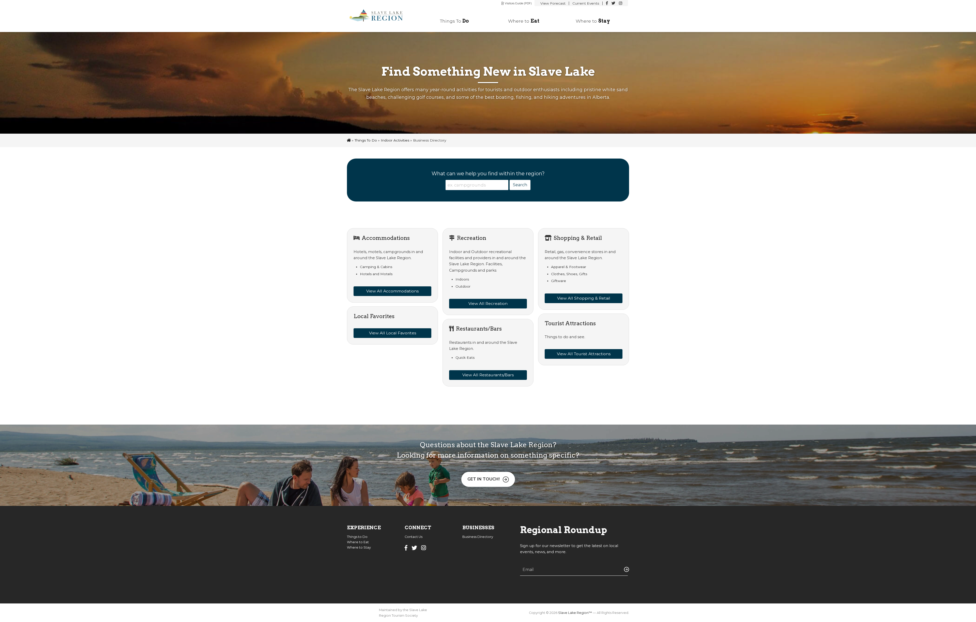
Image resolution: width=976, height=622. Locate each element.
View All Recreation (488, 303)
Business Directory (477, 537)
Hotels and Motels (376, 274)
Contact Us (413, 537)
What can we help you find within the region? (488, 173)
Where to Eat (358, 542)
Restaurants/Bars (479, 328)
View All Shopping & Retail (583, 298)
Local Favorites (374, 316)
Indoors (462, 279)
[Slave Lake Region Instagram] (620, 3)
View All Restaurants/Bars (488, 374)
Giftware (558, 281)
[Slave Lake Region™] (379, 16)
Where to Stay (359, 547)
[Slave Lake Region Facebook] (607, 3)
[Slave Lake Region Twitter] (613, 3)
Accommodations (386, 238)
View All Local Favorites (392, 333)
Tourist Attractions (570, 323)
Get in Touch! (483, 479)
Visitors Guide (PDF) (518, 3)
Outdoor (462, 286)
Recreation (471, 238)
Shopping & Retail (578, 238)
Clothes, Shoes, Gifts (569, 274)
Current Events (585, 3)
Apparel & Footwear (568, 267)
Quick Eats (465, 357)
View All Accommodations (392, 291)
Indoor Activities (395, 140)
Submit (625, 569)
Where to (523, 21)
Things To (454, 21)
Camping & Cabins (376, 267)
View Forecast (553, 3)
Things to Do (366, 140)
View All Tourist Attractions (584, 353)
